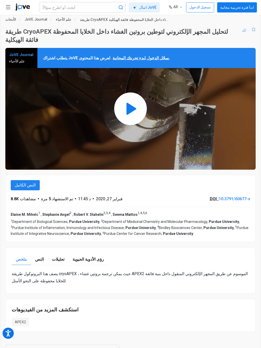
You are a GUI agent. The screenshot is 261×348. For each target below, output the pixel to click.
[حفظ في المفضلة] (254, 30)
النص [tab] (39, 259)
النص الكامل (25, 185)
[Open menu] (8, 7)
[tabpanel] (130, 277)
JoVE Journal (36, 19)
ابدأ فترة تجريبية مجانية (237, 7)
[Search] (120, 7)
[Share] (244, 30)
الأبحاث (10, 19)
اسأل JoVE (147, 7)
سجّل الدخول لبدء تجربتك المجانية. (141, 58)
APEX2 (20, 322)
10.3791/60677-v (234, 198)
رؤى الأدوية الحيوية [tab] (88, 259)
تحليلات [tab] (58, 259)
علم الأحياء (63, 19)
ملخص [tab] (21, 259)
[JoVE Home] (22, 7)
